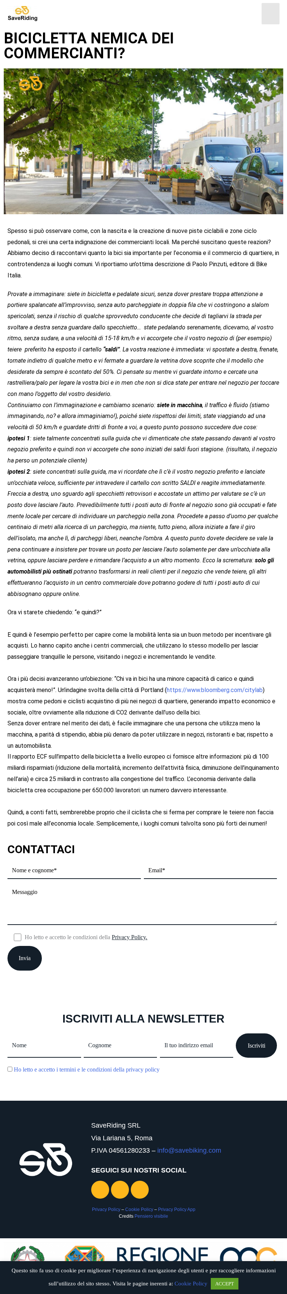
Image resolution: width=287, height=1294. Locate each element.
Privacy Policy (106, 1209)
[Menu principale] (271, 13)
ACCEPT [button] (224, 1284)
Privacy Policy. (129, 937)
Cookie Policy (139, 1209)
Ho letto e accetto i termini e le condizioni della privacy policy (87, 1069)
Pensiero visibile (151, 1216)
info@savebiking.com (189, 1150)
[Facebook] (120, 1190)
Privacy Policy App (176, 1209)
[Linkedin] (140, 1190)
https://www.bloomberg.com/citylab (215, 690)
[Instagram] (100, 1190)
